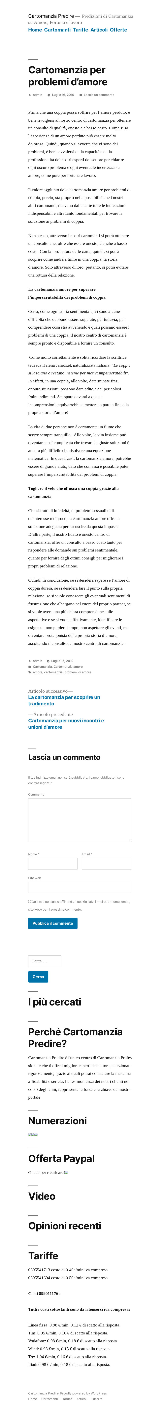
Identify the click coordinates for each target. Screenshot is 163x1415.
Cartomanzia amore (68, 667)
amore (37, 672)
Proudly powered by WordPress (83, 1393)
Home (35, 30)
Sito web (34, 878)
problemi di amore (77, 672)
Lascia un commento (99, 95)
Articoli (99, 30)
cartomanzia (53, 672)
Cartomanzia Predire (51, 16)
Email (87, 854)
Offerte (118, 30)
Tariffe (80, 30)
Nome (33, 854)
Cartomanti (57, 30)
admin (37, 95)
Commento (36, 794)
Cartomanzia (42, 667)
